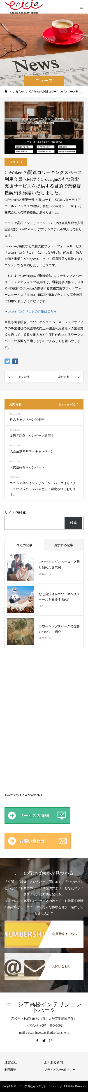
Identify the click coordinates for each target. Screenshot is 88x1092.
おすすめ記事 (63, 545)
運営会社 (11, 1062)
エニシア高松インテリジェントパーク (44, 1007)
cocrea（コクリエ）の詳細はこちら (32, 311)
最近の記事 (24, 545)
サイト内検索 (15, 512)
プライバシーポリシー (60, 1069)
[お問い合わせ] (44, 954)
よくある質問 (53, 1062)
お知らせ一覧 (67, 404)
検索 (73, 523)
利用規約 (11, 1069)
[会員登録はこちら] (44, 922)
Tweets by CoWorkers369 (23, 795)
